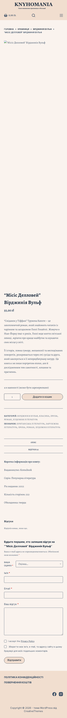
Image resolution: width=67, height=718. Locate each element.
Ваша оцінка (8, 564)
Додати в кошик (42, 396)
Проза (54, 416)
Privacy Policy (27, 641)
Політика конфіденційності (23, 677)
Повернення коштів (18, 682)
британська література (31, 423)
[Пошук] (33, 15)
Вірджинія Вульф (27, 416)
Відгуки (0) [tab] (33, 449)
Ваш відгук (11, 604)
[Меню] (61, 15)
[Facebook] (54, 694)
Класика (44, 416)
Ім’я (7, 573)
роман (30, 427)
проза (21, 427)
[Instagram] (61, 694)
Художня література (25, 419)
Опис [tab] (33, 442)
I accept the (21, 641)
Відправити (14, 660)
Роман (8, 419)
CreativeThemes (33, 711)
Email (8, 588)
